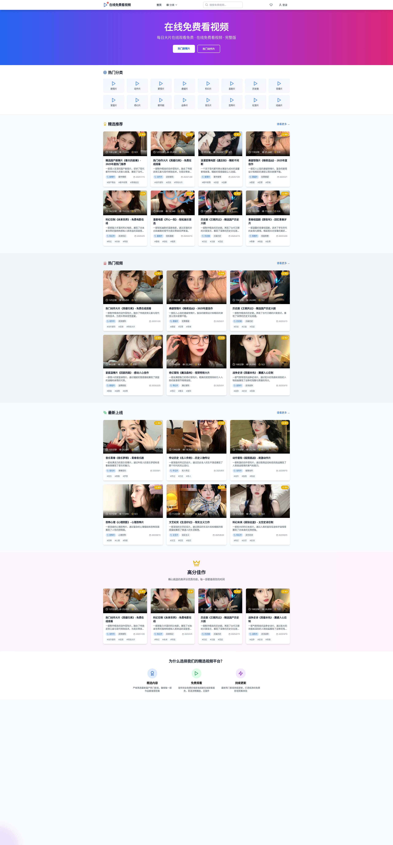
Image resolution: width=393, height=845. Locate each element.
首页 (159, 5)
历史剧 (207, 236)
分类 (171, 5)
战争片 (239, 385)
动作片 (159, 177)
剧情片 (112, 177)
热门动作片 (209, 49)
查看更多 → (283, 124)
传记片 (175, 470)
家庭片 (112, 385)
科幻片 (112, 236)
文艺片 (175, 535)
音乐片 (112, 470)
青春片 (255, 236)
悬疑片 (255, 177)
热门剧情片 (184, 48)
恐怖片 (112, 535)
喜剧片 (159, 236)
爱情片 (207, 177)
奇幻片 (175, 385)
